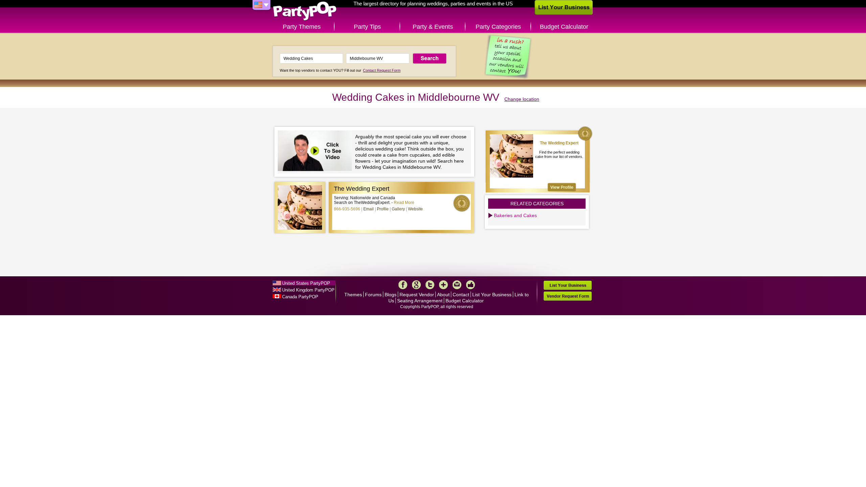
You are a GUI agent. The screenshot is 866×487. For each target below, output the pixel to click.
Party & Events (433, 26)
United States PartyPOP (306, 283)
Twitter (430, 284)
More (443, 284)
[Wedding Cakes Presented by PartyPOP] (316, 151)
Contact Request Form (382, 70)
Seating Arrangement (419, 300)
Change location (521, 99)
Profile (383, 209)
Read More (404, 202)
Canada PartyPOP (300, 296)
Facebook (402, 284)
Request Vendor (417, 294)
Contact (461, 294)
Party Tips (367, 26)
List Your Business (491, 294)
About (443, 294)
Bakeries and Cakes (515, 215)
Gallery (398, 209)
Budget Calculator (564, 26)
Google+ (416, 284)
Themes (353, 294)
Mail (457, 284)
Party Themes (302, 26)
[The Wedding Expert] (561, 187)
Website (415, 209)
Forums (373, 294)
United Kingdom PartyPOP (308, 290)
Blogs (390, 294)
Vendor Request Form (567, 296)
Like (470, 284)
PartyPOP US (305, 11)
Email (368, 209)
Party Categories (498, 26)
